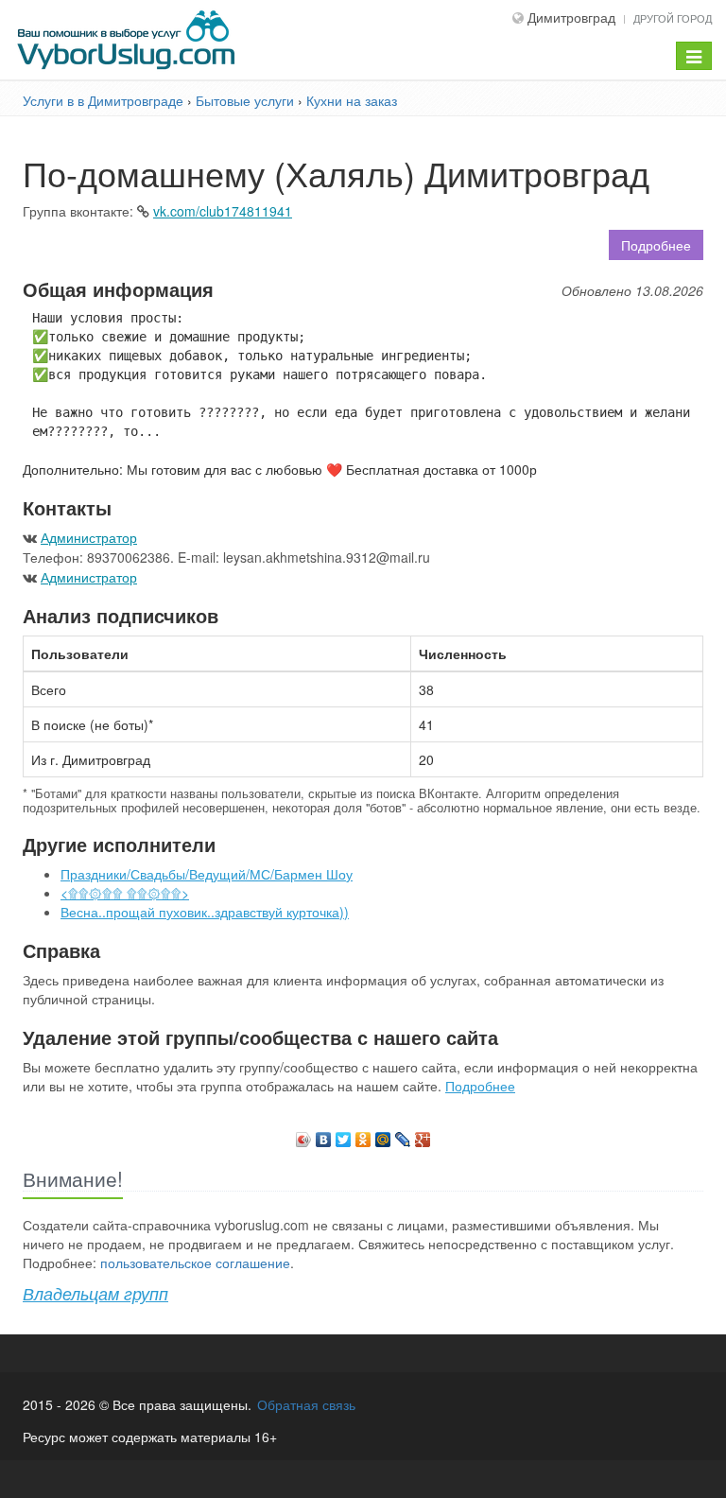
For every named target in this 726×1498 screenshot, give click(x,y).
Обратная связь (306, 1404)
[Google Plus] (423, 1134)
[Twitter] (344, 1134)
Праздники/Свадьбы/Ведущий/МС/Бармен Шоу (206, 873)
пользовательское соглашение (195, 1262)
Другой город (672, 18)
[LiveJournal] (403, 1134)
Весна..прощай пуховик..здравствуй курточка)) (204, 911)
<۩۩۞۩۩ (124, 892)
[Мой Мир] (383, 1134)
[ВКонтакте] (324, 1134)
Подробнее (656, 244)
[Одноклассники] (363, 1134)
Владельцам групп (95, 1293)
